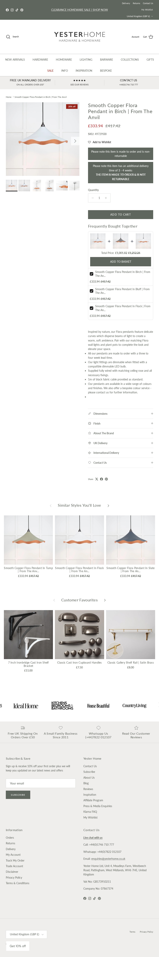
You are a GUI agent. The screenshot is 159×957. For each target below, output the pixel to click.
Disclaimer (12, 871)
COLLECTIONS (130, 59)
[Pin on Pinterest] (106, 479)
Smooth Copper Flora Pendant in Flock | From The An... (79, 569)
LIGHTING (86, 59)
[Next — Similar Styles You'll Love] (108, 505)
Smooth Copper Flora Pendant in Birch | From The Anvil (41, 96)
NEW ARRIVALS (15, 59)
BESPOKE (106, 70)
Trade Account (14, 866)
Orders (10, 837)
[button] (99, 142)
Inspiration (89, 794)
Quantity (93, 190)
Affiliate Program (93, 800)
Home (8, 96)
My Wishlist (147, 9)
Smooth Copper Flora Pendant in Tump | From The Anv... (28, 569)
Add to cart (120, 214)
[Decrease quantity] (91, 198)
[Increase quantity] (107, 198)
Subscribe (18, 794)
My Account (13, 854)
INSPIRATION (84, 70)
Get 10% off (18, 946)
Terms (132, 931)
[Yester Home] (79, 37)
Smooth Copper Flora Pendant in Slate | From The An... (130, 569)
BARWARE (106, 59)
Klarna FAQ (90, 811)
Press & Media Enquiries (97, 806)
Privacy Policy (14, 877)
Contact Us (148, 3)
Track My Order (15, 860)
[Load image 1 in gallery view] (43, 139)
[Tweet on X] (96, 479)
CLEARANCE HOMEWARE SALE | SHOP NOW (79, 9)
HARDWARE (40, 59)
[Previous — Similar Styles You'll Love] (50, 505)
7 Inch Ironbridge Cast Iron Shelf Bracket (28, 664)
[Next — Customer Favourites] (105, 600)
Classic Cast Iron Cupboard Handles (79, 662)
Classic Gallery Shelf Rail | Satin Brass (130, 662)
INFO (64, 70)
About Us (89, 777)
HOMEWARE (64, 59)
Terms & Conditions (17, 883)
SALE (50, 70)
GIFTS (150, 59)
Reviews (88, 789)
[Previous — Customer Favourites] (54, 600)
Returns (136, 3)
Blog (86, 783)
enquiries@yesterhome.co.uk (108, 858)
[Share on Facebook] (101, 479)
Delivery (126, 3)
